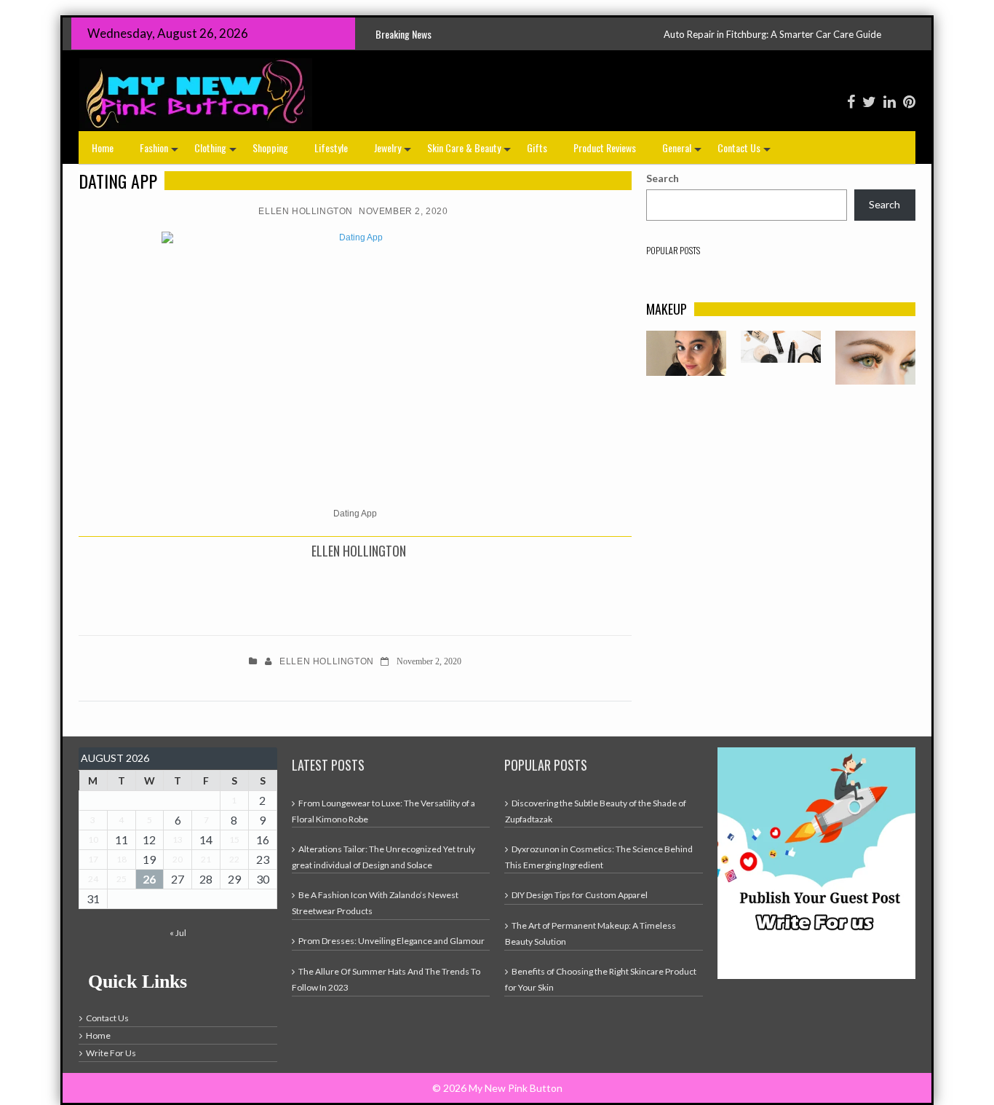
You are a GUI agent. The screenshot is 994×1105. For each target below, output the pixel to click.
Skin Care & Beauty (470, 152)
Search (662, 178)
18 (121, 859)
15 (234, 839)
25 (121, 878)
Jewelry (394, 152)
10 (93, 839)
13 (177, 839)
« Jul (178, 932)
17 (93, 859)
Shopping (270, 147)
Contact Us (745, 152)
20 (177, 859)
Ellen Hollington (305, 211)
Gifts (537, 147)
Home (103, 147)
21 (206, 859)
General (683, 152)
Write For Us (111, 1052)
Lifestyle (331, 147)
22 (234, 859)
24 (93, 878)
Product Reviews (604, 147)
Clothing (216, 152)
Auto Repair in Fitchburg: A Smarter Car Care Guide (729, 34)
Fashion (160, 152)
